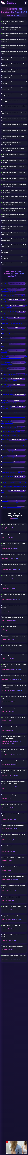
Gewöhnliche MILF (19, 476)
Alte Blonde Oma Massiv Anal (17, 439)
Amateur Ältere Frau (19, 461)
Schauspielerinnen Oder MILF (17, 283)
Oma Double (21, 311)
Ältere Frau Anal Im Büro (18, 406)
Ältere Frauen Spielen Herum (17, 490)
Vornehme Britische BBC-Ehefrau (16, 327)
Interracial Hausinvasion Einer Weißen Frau (16, 384)
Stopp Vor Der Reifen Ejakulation (16, 455)
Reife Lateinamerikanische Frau (16, 449)
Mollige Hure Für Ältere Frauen (16, 299)
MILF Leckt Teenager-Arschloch (16, 317)
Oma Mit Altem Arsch (19, 394)
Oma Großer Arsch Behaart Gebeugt (16, 400)
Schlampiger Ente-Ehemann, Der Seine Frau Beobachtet (16, 355)
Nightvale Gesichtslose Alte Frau (16, 289)
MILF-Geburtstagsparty (18, 362)
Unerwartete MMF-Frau (18, 421)
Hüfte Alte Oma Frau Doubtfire (16, 368)
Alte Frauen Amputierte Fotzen (16, 349)
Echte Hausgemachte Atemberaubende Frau (16, 378)
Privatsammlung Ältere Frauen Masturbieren (16, 500)
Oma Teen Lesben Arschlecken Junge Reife (16, 305)
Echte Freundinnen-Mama (17, 337)
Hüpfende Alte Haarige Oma (17, 343)
